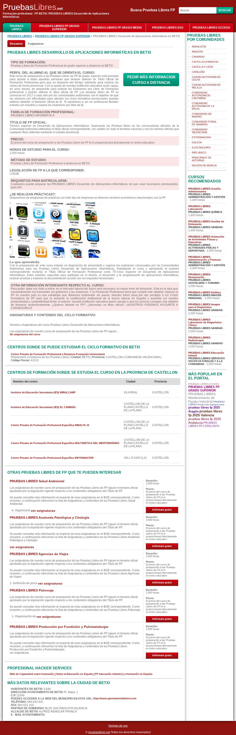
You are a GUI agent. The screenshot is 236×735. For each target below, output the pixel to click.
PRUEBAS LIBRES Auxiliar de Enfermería (206, 223)
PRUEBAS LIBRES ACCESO (211, 27)
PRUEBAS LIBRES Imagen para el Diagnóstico (204, 306)
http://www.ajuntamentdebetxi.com (114, 698)
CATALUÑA (198, 72)
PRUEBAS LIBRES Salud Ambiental (37, 481)
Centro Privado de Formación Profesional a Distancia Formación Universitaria (58, 354)
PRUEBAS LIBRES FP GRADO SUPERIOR (59, 27)
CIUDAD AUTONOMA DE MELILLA (206, 86)
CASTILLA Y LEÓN (202, 66)
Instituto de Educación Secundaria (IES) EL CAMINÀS (43, 407)
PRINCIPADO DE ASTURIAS (201, 159)
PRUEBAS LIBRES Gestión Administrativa (204, 190)
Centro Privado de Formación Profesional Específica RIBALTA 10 (50, 425)
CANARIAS (198, 56)
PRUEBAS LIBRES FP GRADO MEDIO (117, 27)
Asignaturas (36, 43)
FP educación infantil (108, 674)
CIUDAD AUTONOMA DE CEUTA (206, 78)
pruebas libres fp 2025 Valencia (205, 413)
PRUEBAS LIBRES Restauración (199, 276)
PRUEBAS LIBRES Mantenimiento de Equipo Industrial (201, 397)
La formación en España (137, 674)
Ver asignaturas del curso (25, 334)
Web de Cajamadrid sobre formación (32, 674)
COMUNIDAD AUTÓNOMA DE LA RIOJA (203, 106)
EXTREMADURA (201, 137)
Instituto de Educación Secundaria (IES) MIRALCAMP (43, 392)
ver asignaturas (43, 510)
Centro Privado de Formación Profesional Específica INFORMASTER (52, 457)
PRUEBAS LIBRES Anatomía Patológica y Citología (49, 517)
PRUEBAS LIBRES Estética (204, 292)
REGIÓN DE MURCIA (204, 165)
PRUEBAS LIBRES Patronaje (32, 590)
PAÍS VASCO (199, 152)
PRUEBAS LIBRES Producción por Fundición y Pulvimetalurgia (59, 627)
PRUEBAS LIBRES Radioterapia (199, 339)
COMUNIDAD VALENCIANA (199, 131)
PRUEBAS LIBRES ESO (167, 27)
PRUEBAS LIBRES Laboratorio (199, 207)
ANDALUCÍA (199, 46)
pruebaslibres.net (99, 732)
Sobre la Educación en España (74, 674)
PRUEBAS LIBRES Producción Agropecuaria (206, 403)
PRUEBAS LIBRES (17, 27)
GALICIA (197, 142)
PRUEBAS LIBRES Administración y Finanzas (204, 258)
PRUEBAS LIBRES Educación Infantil (206, 354)
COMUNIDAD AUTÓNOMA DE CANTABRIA (201, 95)
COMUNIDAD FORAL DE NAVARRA (204, 123)
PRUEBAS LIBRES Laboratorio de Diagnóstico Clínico (205, 322)
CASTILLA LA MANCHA (205, 61)
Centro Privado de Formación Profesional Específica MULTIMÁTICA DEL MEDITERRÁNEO (65, 443)
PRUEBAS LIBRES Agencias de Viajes (39, 554)
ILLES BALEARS (201, 147)
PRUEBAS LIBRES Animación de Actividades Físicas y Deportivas (206, 239)
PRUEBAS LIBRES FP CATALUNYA (203, 424)
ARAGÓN (197, 51)
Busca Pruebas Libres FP (154, 10)
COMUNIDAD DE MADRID (202, 115)
